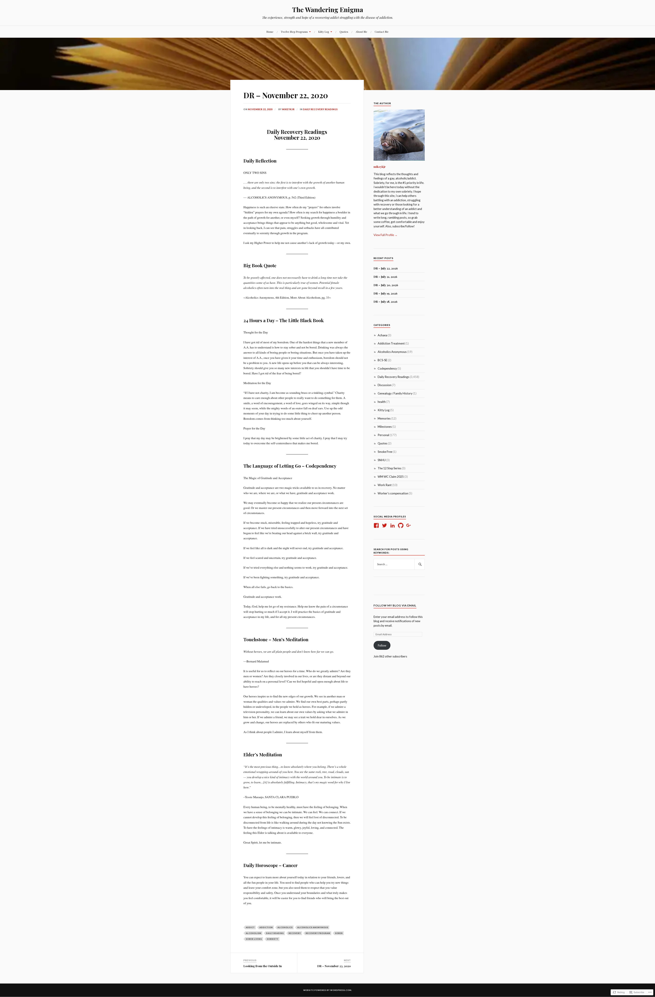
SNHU (382, 460)
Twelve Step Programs (294, 31)
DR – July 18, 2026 (385, 301)
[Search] (419, 564)
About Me (361, 31)
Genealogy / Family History (395, 393)
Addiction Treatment (391, 343)
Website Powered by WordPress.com (327, 990)
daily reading (275, 933)
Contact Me (382, 31)
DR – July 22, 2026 (386, 268)
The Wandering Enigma (327, 9)
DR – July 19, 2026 (385, 293)
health (382, 402)
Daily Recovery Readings (320, 109)
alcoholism (253, 933)
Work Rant (385, 485)
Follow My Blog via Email (395, 605)
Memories (384, 418)
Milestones (385, 426)
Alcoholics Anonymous (312, 927)
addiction (266, 927)
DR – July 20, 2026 (386, 285)
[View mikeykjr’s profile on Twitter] (385, 525)
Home (269, 31)
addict (250, 927)
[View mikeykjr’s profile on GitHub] (401, 525)
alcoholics (285, 927)
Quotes (344, 31)
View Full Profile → (385, 235)
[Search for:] (399, 564)
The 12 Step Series (389, 468)
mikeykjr (288, 109)
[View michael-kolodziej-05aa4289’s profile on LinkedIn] (393, 525)
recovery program (318, 933)
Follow (382, 645)
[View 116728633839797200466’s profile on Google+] (409, 525)
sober (339, 933)
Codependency (387, 368)
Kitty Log (323, 31)
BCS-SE (382, 360)
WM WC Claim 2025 (391, 476)
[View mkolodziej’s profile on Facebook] (377, 525)
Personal (383, 435)
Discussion (384, 385)
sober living (254, 939)
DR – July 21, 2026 (385, 276)
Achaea (382, 335)
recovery (295, 933)
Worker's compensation (393, 493)
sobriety (272, 939)
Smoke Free (385, 451)
